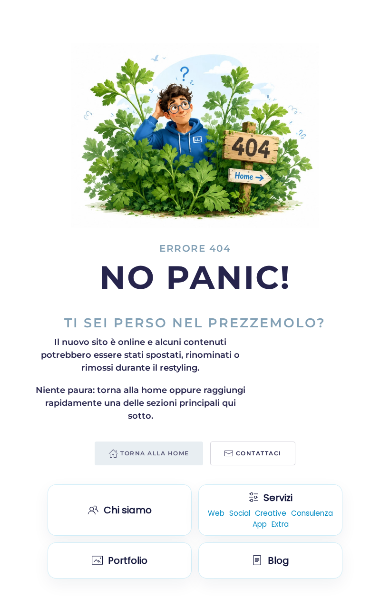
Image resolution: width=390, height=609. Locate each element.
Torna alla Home (154, 453)
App (260, 524)
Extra (280, 524)
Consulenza (312, 513)
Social (239, 513)
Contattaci (259, 453)
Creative (270, 513)
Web (216, 513)
